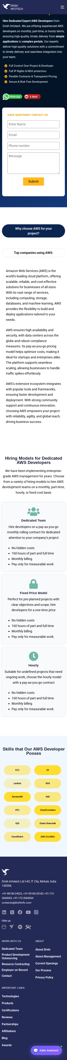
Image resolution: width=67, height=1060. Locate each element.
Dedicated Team (12, 948)
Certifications (10, 1010)
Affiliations (9, 1031)
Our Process (43, 970)
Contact (7, 976)
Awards (7, 1045)
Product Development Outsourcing (15, 956)
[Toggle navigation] (54, 7)
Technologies (10, 996)
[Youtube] (28, 912)
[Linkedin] (4, 912)
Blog (5, 1038)
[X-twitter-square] (12, 912)
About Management (48, 956)
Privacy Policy (44, 977)
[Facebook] (20, 912)
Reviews (7, 1017)
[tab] (33, 231)
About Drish (42, 949)
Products (7, 1003)
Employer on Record (15, 970)
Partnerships (10, 1024)
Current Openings (46, 963)
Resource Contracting (15, 964)
